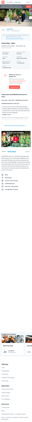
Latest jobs (4, 381)
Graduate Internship (7, 46)
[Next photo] (29, 18)
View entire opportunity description (14, 125)
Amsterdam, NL (21, 46)
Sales (3, 58)
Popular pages (5, 392)
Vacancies (10, 2)
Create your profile (7, 389)
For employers (5, 399)
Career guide (5, 407)
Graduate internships (7, 377)
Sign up (29, 6)
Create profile (14, 87)
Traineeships (5, 371)
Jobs (2, 367)
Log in (28, 2)
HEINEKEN (10, 29)
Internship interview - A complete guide (13, 414)
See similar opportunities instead (14, 38)
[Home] (3, 2)
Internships (4, 374)
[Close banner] (28, 74)
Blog (2, 411)
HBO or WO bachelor (22, 58)
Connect (27, 151)
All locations (5, 396)
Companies (17, 2)
